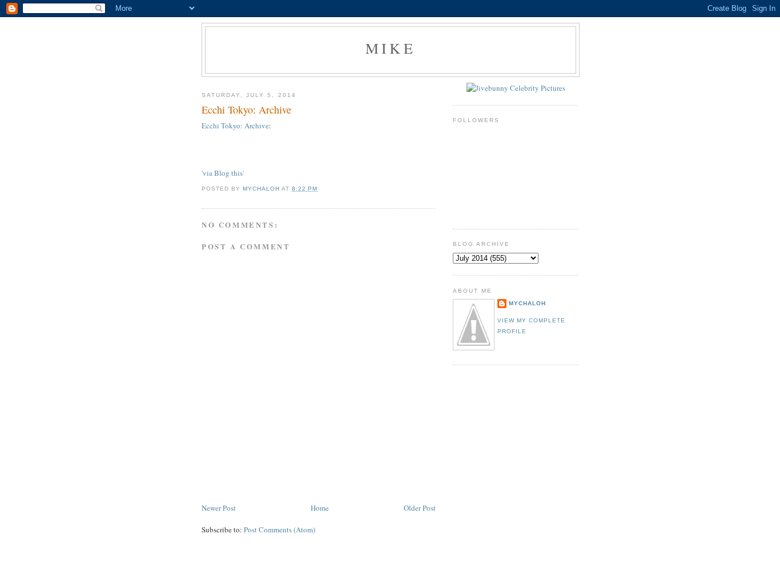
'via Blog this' (223, 173)
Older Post (420, 508)
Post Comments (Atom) (279, 529)
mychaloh (527, 303)
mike (390, 48)
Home (320, 508)
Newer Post (219, 508)
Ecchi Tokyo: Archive (235, 125)
